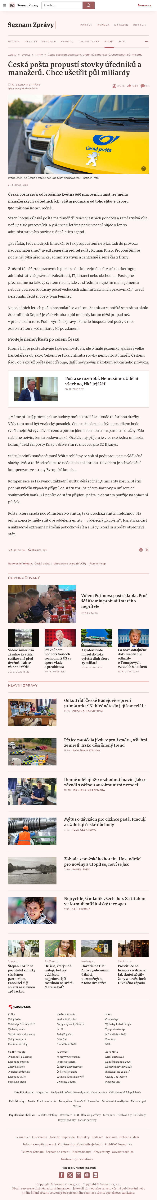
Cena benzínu (99, 1093)
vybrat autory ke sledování (21, 88)
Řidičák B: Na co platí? (117, 1072)
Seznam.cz (144, 5)
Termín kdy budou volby (21, 1034)
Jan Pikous (81, 909)
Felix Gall (62, 1039)
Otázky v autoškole (116, 1077)
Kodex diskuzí (82, 1152)
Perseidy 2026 (81, 1093)
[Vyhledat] (89, 5)
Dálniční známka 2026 (118, 1062)
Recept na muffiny (18, 1062)
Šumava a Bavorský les (70, 1067)
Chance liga (112, 1019)
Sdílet (135, 85)
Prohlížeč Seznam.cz (118, 1144)
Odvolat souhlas (122, 1152)
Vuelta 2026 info (66, 1019)
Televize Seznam (32, 1152)
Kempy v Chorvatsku (68, 1057)
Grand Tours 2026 (66, 1044)
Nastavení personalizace (77, 1159)
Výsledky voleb (16, 1029)
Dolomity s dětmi (66, 1082)
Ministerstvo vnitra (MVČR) (69, 563)
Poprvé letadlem (66, 1062)
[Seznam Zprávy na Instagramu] (78, 1175)
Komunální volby (17, 1044)
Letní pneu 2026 (114, 1057)
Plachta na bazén (46, 1101)
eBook (120, 85)
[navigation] (5, 5)
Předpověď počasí (61, 1093)
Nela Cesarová (83, 829)
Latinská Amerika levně (70, 1077)
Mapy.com (42, 1093)
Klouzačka (93, 1101)
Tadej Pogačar (64, 1034)
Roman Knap (98, 563)
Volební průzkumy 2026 (21, 1024)
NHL (107, 1044)
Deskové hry (125, 1115)
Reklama (111, 1137)
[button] (78, 134)
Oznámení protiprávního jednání (80, 1144)
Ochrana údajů (129, 1137)
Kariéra (54, 1137)
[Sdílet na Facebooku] (141, 550)
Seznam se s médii (58, 1152)
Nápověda (68, 1137)
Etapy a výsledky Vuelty (70, 1024)
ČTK (11, 84)
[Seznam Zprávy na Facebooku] (61, 1175)
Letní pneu (109, 1115)
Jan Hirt (61, 1029)
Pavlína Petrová (86, 750)
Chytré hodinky (67, 1120)
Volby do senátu (17, 1039)
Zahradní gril (138, 1101)
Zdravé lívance (16, 1067)
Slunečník (80, 1101)
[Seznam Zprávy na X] (70, 1175)
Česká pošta (42, 563)
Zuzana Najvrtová (87, 711)
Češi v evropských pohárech (125, 1093)
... (146, 40)
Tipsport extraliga (115, 1029)
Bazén (31, 1101)
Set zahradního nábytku (115, 1101)
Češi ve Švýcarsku (67, 1072)
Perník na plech (17, 1082)
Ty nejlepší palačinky (20, 1057)
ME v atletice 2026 (115, 1034)
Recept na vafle (17, 1077)
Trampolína (65, 1101)
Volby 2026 (14, 1019)
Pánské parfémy (87, 1120)
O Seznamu (39, 1137)
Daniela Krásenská (89, 790)
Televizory (140, 1115)
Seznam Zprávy (28, 84)
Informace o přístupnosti (39, 1144)
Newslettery (101, 1152)
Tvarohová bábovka (19, 1072)
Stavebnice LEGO (69, 1115)
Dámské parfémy (91, 1115)
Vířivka (77, 1106)
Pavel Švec (81, 869)
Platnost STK (112, 1082)
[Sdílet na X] (147, 550)
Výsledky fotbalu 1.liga (118, 1024)
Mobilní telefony (47, 1115)
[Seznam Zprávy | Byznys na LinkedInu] (95, 1175)
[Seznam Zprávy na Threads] (87, 1175)
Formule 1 (110, 1039)
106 (147, 85)
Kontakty (83, 1137)
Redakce (97, 1137)
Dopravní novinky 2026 (118, 1067)
